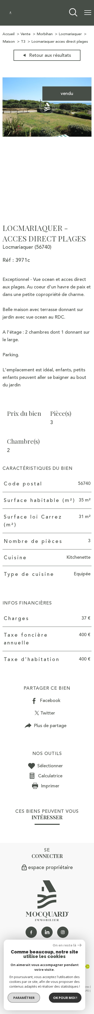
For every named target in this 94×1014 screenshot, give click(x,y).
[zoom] (47, 135)
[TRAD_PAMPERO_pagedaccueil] (10, 12)
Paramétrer (24, 997)
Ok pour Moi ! (65, 997)
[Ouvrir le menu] (87, 13)
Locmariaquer (70, 34)
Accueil (9, 34)
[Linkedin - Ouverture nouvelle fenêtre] (47, 932)
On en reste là (64, 945)
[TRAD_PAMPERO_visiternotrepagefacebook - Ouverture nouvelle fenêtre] (31, 932)
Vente (26, 34)
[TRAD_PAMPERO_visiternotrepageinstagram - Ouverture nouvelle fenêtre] (62, 932)
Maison (9, 41)
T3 (23, 41)
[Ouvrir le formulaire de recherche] (73, 13)
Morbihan (45, 34)
